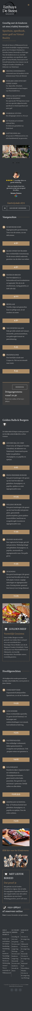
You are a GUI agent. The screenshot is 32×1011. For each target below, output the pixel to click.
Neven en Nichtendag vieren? (6, 963)
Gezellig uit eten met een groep (15, 939)
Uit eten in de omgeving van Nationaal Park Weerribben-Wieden (25, 963)
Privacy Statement (19, 986)
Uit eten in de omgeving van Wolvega (25, 975)
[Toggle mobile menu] (29, 5)
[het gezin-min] (16, 854)
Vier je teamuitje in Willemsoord (6, 970)
